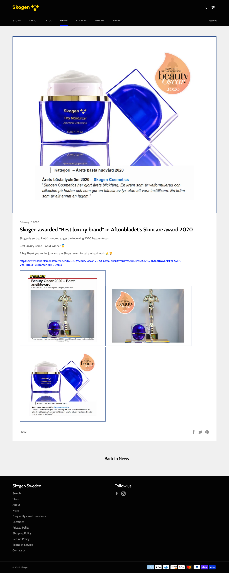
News (64, 20)
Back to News (116, 458)
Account (212, 20)
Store (17, 20)
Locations (18, 522)
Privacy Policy (21, 527)
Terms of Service (23, 544)
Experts (81, 20)
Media (117, 20)
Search (17, 493)
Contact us (19, 550)
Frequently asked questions (29, 516)
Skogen (24, 567)
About (33, 20)
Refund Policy (21, 539)
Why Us (100, 20)
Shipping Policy (22, 533)
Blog (49, 20)
